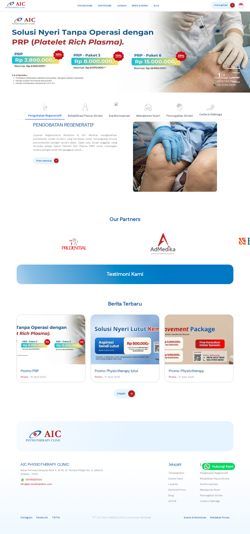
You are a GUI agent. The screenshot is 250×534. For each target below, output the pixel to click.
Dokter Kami (175, 478)
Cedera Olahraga (210, 501)
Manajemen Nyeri (210, 489)
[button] (241, 5)
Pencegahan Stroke (211, 495)
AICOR (172, 501)
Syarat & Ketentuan (195, 517)
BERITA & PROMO (140, 5)
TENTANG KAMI (84, 5)
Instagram (26, 517)
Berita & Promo (177, 489)
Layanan (173, 484)
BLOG (156, 5)
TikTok (56, 517)
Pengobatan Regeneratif (63, 125)
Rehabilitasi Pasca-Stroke (214, 478)
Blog (171, 495)
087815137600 (34, 479)
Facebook (42, 517)
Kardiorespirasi (209, 484)
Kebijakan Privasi (219, 517)
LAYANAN (121, 5)
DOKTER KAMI (104, 5)
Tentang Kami (176, 473)
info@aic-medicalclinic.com (36, 484)
